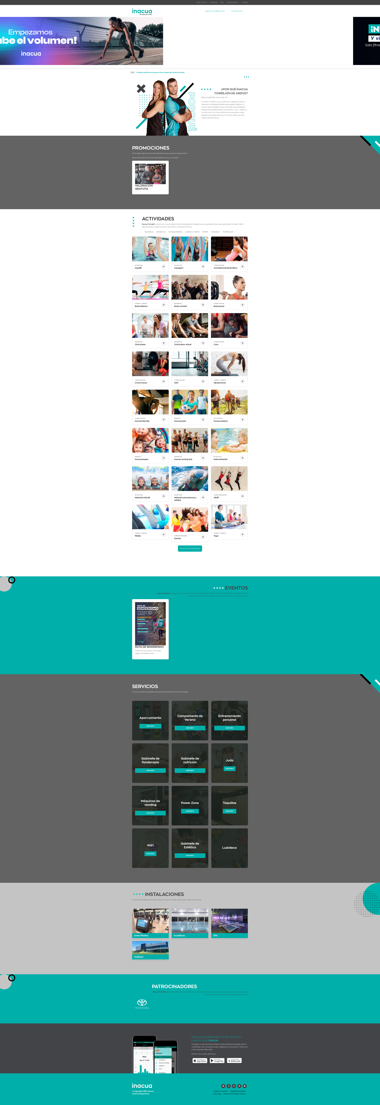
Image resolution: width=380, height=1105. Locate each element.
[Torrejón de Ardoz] (142, 10)
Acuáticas (139, 265)
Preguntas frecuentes (238, 1091)
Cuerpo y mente (141, 303)
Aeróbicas (178, 303)
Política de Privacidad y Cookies (234, 1094)
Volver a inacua (201, 2)
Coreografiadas (220, 495)
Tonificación (219, 265)
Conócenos (214, 2)
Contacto (245, 2)
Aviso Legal (217, 1094)
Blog (221, 2)
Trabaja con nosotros (220, 1091)
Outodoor (218, 418)
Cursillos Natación (232, 2)
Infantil (177, 418)
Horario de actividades (190, 548)
